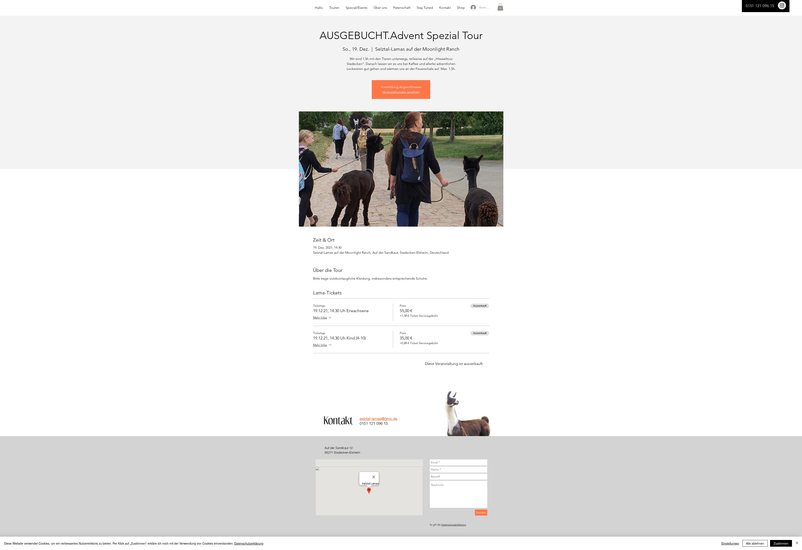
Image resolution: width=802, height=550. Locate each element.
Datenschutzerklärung (453, 524)
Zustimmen (781, 543)
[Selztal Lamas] (782, 5)
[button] (500, 7)
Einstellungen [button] (730, 543)
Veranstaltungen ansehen (401, 92)
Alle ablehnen (755, 543)
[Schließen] (796, 543)
